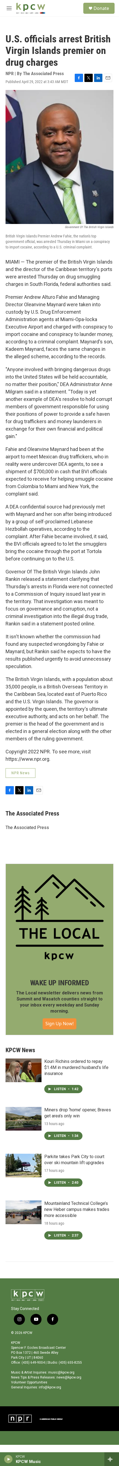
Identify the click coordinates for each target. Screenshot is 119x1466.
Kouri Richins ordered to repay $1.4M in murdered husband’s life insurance (76, 1067)
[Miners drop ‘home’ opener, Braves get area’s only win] (24, 1119)
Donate (101, 8)
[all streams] (111, 1459)
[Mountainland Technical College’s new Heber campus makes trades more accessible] (24, 1212)
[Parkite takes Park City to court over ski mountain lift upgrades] (24, 1165)
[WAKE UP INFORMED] (59, 917)
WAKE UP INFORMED (59, 983)
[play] (8, 1459)
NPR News (20, 773)
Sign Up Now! (59, 1024)
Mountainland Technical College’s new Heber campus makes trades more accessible (76, 1209)
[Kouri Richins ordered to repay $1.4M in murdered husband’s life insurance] (24, 1070)
